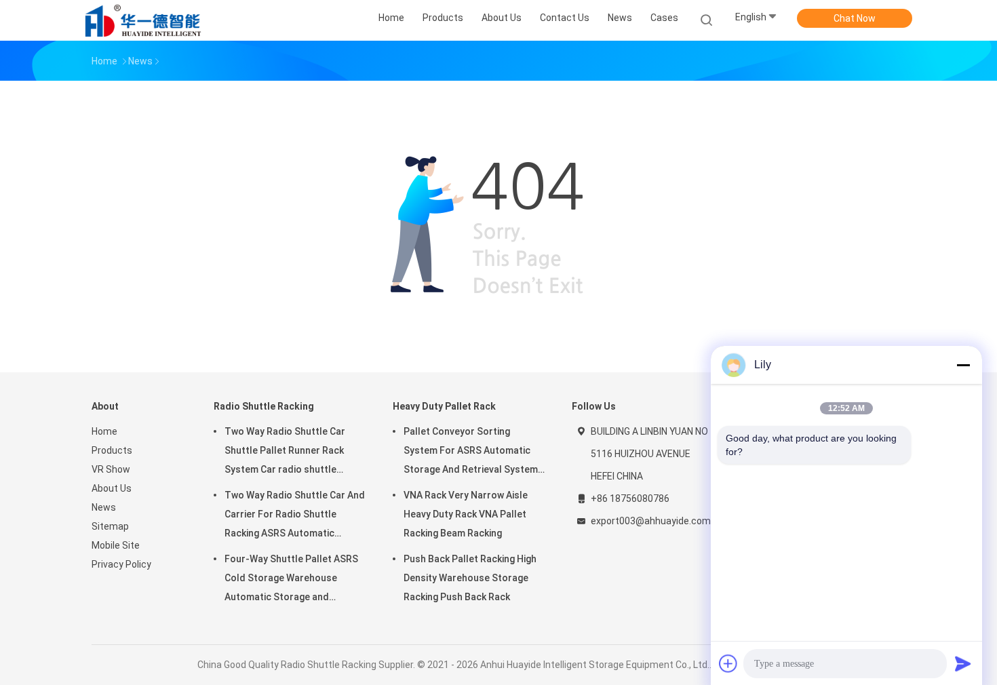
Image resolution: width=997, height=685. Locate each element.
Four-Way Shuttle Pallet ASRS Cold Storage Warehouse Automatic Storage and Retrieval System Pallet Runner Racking (293, 579)
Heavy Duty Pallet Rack (444, 406)
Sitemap (110, 526)
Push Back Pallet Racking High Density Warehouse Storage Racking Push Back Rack (470, 577)
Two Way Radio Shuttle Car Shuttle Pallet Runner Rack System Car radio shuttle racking (284, 452)
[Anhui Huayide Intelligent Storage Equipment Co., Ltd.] (144, 20)
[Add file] (728, 663)
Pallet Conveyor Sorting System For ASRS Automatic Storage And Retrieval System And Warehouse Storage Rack (471, 452)
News (104, 507)
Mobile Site (116, 545)
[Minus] (963, 365)
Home (104, 431)
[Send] (963, 663)
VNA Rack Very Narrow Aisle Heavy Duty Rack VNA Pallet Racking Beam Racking (466, 514)
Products (112, 450)
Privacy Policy (121, 564)
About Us (112, 488)
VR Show (111, 469)
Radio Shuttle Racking (264, 406)
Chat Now (855, 18)
